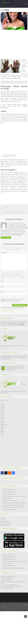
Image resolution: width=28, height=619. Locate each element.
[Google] (13, 472)
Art (1, 402)
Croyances (3, 407)
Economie (3, 410)
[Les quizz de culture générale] (10, 338)
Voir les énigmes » (8, 370)
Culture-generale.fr (5, 603)
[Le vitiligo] (14, 21)
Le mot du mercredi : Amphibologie (17, 503)
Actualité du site (4, 400)
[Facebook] (2, 472)
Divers (2, 409)
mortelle (2, 193)
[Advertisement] (14, 45)
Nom (2, 281)
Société (2, 433)
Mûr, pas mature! (11, 509)
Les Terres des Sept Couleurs (7, 588)
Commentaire (4, 252)
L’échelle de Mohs (10, 489)
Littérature (3, 422)
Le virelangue (9, 498)
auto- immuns (12, 156)
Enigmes (2, 412)
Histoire (2, 419)
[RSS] (9, 472)
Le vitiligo (5, 10)
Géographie (3, 417)
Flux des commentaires (5, 523)
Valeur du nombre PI (11, 494)
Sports (2, 434)
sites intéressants (18, 610)
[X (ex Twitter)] (5, 472)
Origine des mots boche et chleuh (16, 505)
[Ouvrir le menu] (26, 4)
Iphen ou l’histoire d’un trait (6, 578)
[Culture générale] (7, 3)
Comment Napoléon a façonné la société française (11, 586)
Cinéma (2, 403)
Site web (2, 292)
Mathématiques (4, 424)
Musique (2, 426)
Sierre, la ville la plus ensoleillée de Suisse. (9, 584)
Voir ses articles (6, 237)
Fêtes (2, 416)
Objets (2, 429)
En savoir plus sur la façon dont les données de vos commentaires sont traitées (13, 309)
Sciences (2, 431)
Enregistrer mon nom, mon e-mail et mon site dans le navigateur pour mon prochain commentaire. (12, 300)
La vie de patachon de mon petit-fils (19, 496)
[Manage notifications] (25, 616)
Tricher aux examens (12, 500)
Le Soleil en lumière (12, 491)
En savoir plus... (21, 324)
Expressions (3, 414)
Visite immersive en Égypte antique (8, 576)
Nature (2, 428)
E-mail (2, 286)
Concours (3, 405)
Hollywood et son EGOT (6, 580)
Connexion (3, 519)
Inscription (3, 518)
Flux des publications (5, 521)
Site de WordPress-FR (5, 524)
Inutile (2, 421)
